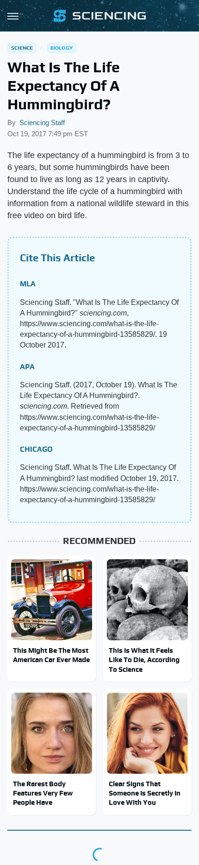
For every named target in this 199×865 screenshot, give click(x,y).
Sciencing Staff (42, 122)
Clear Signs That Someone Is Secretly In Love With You (144, 793)
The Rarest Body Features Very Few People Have (43, 793)
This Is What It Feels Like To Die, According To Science (144, 659)
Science (22, 48)
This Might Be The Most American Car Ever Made (51, 654)
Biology (61, 48)
